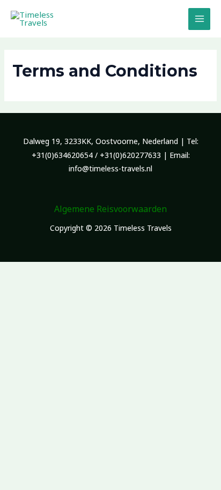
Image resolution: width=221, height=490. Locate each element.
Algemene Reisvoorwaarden (110, 209)
